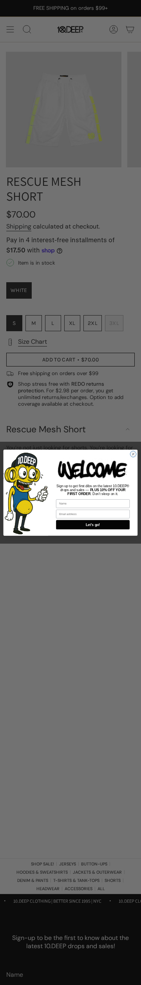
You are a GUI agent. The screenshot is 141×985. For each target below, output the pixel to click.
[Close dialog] (133, 454)
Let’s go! (93, 524)
